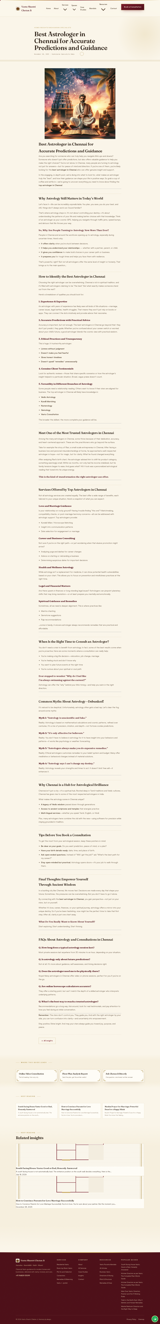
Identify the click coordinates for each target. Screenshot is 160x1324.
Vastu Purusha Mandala (108, 1264)
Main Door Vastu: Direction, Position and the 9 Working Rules (130, 1293)
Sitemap (141, 1319)
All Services (82, 1268)
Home (48, 8)
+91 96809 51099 (23, 1275)
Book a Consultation (132, 7)
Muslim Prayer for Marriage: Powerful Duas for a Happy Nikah (47, 1236)
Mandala (92, 8)
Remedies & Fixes (106, 1283)
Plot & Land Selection (64, 1272)
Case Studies (83, 8)
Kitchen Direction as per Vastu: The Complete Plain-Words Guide (132, 1275)
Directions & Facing (106, 1275)
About (56, 8)
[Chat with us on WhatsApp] (155, 1319)
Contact (113, 8)
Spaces (74, 5)
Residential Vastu (63, 1264)
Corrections (61, 1275)
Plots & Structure (106, 1279)
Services (65, 5)
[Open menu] (121, 12)
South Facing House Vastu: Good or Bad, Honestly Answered (46, 1168)
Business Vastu (105, 1272)
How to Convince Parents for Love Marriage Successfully (45, 1200)
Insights (44, 27)
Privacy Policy (131, 1319)
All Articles (103, 1268)
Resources (103, 4)
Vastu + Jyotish (62, 1283)
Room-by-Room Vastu (64, 1268)
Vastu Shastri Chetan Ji (28, 8)
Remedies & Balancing (65, 1279)
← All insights (47, 1041)
